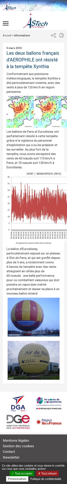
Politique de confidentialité (45, 478)
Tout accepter (23, 473)
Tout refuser (49, 473)
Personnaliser (17, 478)
